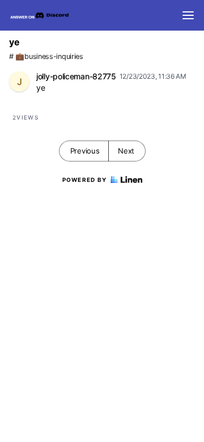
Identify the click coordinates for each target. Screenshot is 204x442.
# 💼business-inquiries (46, 56)
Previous (85, 150)
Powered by (84, 179)
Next (126, 150)
